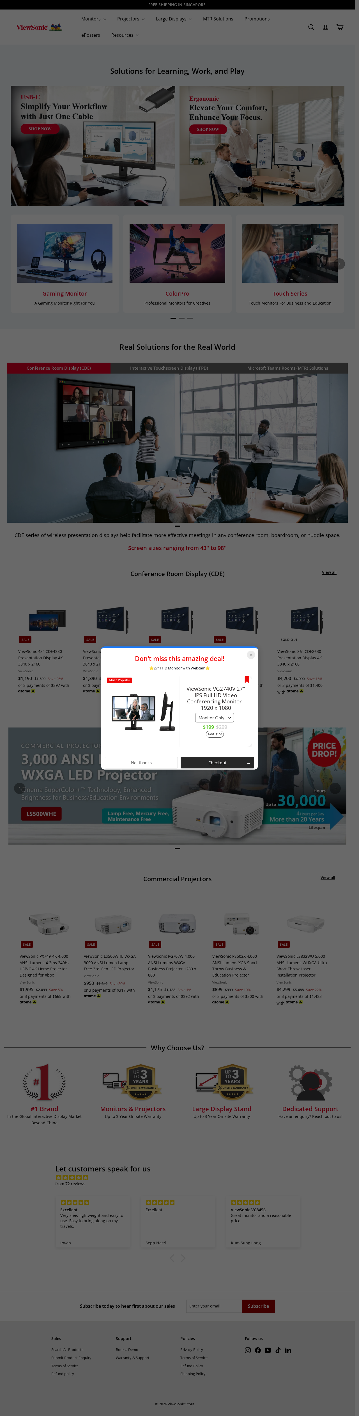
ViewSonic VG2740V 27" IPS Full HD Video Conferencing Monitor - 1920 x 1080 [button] (216, 698)
